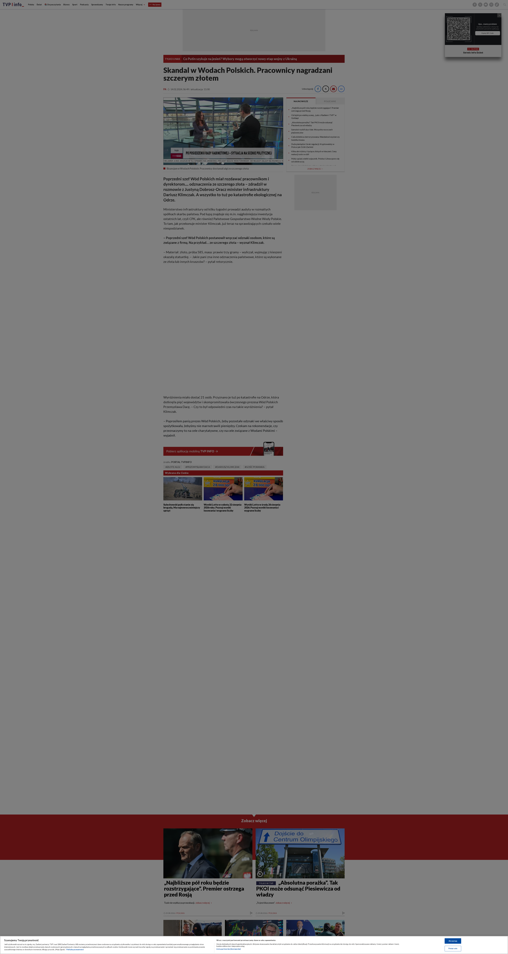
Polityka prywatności (75, 949)
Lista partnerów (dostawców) (228, 949)
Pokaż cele (452, 948)
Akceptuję (453, 941)
